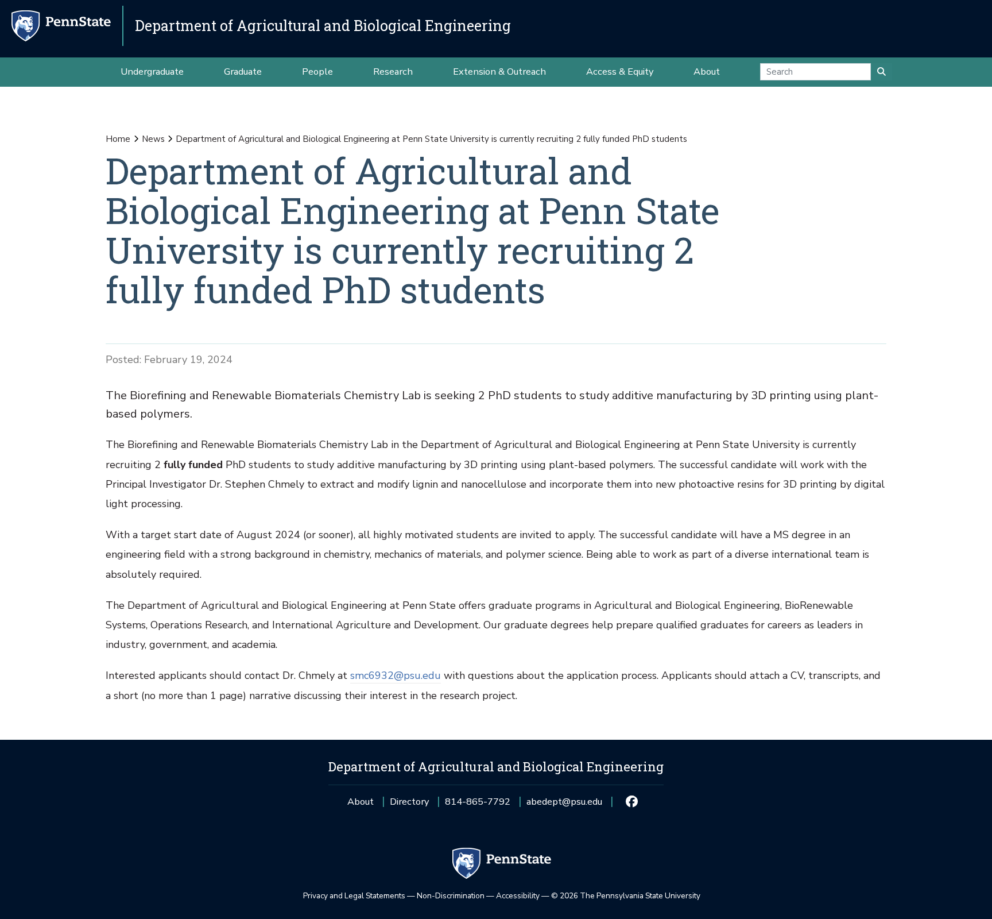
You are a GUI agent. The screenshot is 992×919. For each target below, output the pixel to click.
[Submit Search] (881, 71)
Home (118, 139)
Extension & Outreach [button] (499, 71)
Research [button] (393, 71)
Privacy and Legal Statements (354, 895)
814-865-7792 (477, 805)
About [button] (706, 71)
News (153, 139)
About (360, 801)
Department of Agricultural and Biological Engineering (323, 25)
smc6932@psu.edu (395, 675)
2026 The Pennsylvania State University (625, 895)
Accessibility (518, 895)
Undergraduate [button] (152, 71)
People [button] (317, 71)
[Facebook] (631, 802)
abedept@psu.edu (564, 805)
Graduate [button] (243, 71)
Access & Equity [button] (619, 71)
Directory (409, 801)
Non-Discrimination (451, 895)
